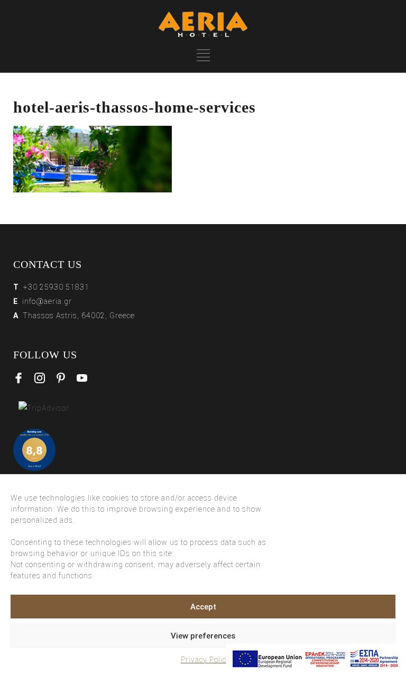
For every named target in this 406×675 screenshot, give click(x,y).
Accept (203, 607)
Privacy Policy (205, 659)
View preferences (203, 636)
